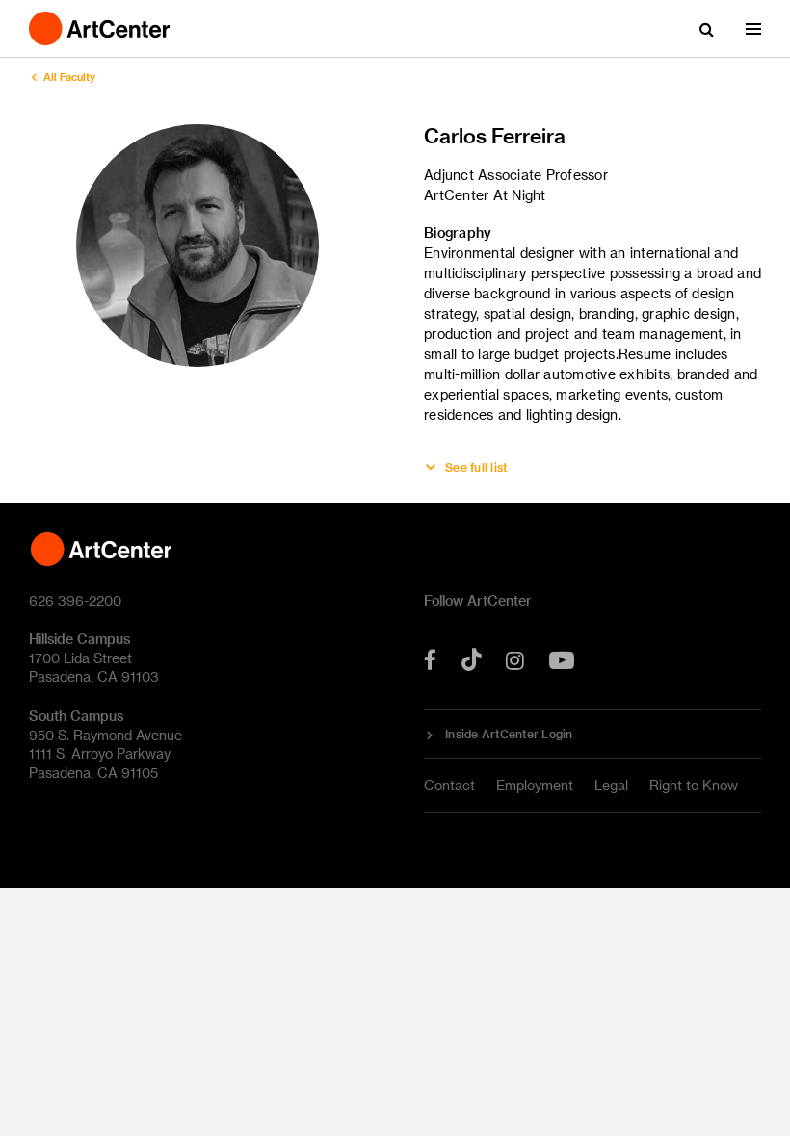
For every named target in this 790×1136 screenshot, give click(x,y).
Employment (534, 785)
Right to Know (693, 785)
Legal (611, 785)
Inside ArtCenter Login (509, 733)
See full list (476, 467)
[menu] (753, 29)
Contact (449, 785)
